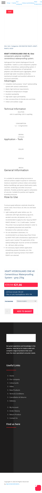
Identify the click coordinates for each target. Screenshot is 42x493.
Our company (14, 379)
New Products (14, 390)
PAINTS (6, 48)
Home (11, 376)
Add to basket (24, 311)
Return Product (15, 414)
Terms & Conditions (16, 394)
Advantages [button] (10, 81)
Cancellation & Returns (17, 397)
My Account (13, 407)
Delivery (12, 401)
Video (11, 386)
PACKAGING (9, 301)
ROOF (11, 48)
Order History (14, 411)
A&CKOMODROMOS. (13, 484)
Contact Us (13, 418)
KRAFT (35, 46)
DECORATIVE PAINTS (25, 46)
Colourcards (14, 383)
